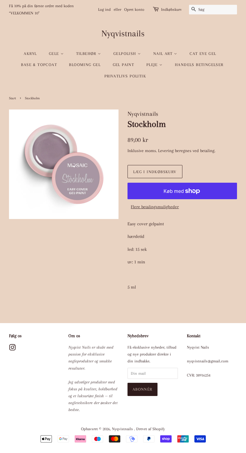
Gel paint (123, 64)
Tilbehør (87, 53)
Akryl (30, 53)
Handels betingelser (199, 64)
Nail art (163, 53)
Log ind (104, 9)
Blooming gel (84, 64)
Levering (166, 150)
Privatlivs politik (125, 76)
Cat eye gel (203, 53)
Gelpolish (125, 53)
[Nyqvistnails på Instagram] (12, 348)
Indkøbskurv (171, 9)
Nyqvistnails (123, 33)
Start (12, 98)
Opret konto (134, 9)
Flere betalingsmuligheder (155, 206)
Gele (55, 53)
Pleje (152, 64)
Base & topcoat (39, 64)
